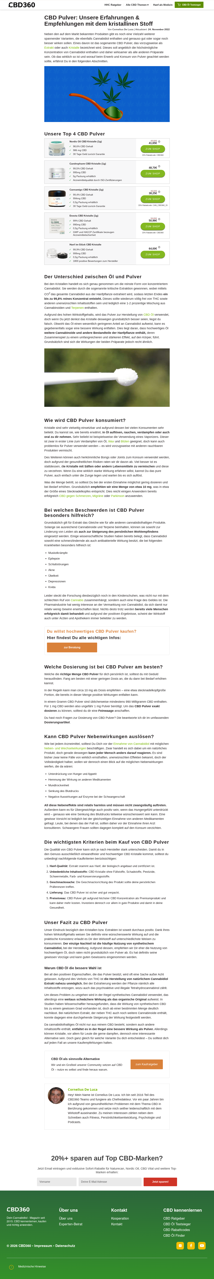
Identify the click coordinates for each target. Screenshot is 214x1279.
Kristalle (74, 47)
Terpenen (77, 307)
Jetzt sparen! (160, 1181)
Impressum (43, 1245)
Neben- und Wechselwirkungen (65, 748)
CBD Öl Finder (174, 1235)
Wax (111, 441)
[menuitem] (113, 5)
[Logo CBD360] (21, 5)
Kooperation (120, 1218)
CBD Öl (148, 314)
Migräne (97, 496)
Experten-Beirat (70, 1223)
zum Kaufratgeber (147, 1064)
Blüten (125, 441)
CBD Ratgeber (174, 1218)
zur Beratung (72, 647)
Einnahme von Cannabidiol (131, 743)
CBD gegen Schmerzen (75, 496)
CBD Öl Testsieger (177, 1223)
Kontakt (116, 1223)
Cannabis (77, 600)
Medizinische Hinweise (32, 1266)
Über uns (66, 1218)
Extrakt (49, 47)
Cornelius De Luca (122, 29)
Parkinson (117, 496)
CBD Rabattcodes (176, 1229)
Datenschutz (65, 1245)
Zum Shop (153, 149)
